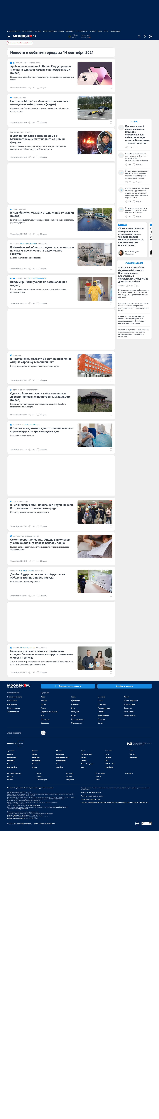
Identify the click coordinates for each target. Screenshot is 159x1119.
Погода (38, 31)
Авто (43, 697)
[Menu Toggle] (9, 36)
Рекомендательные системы (90, 799)
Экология (128, 708)
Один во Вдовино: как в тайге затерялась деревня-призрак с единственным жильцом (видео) (40, 397)
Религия (101, 719)
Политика (102, 704)
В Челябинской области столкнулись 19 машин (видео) (42, 214)
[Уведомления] (144, 36)
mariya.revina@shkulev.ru (15, 818)
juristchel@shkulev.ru (60, 807)
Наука (73, 715)
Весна (43, 704)
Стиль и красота (131, 701)
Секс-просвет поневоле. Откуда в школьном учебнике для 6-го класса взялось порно (40, 541)
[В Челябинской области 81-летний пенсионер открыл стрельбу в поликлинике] (95, 365)
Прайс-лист (12, 701)
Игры (106, 31)
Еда (42, 715)
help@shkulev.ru (22, 809)
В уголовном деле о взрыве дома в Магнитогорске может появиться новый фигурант (37, 139)
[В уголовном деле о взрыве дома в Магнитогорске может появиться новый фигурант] (95, 142)
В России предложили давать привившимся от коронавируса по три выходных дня (41, 430)
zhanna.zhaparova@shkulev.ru (17, 815)
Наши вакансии (13, 708)
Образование (76, 723)
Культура (75, 704)
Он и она (101, 697)
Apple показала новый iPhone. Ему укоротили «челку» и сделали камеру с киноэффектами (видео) (40, 70)
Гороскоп (70, 31)
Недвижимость (14, 31)
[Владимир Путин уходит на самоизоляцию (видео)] (95, 289)
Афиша (61, 31)
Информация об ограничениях (91, 793)
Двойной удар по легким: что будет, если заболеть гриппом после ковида (37, 576)
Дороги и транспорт (49, 712)
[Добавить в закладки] (111, 87)
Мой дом (75, 712)
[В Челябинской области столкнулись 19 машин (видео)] (95, 219)
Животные (45, 719)
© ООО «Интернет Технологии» (44, 824)
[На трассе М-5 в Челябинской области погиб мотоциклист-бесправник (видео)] (95, 108)
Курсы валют (82, 31)
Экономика (129, 712)
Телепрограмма (50, 31)
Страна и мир (129, 704)
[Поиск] (139, 36)
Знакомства (27, 31)
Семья (100, 723)
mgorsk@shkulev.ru (34, 805)
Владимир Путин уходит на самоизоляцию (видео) (38, 283)
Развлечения (103, 715)
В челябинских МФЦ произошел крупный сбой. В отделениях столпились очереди (42, 506)
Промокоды (115, 31)
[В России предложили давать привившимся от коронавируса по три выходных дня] (95, 435)
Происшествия (104, 708)
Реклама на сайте (14, 697)
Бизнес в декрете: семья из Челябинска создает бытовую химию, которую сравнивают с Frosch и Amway (41, 654)
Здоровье (45, 723)
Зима (73, 697)
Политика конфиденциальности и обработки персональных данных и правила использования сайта (114, 802)
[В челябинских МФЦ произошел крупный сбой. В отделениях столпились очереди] (95, 512)
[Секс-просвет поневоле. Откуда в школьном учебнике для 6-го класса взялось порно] (95, 546)
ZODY (100, 31)
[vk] (43, 733)
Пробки (93, 31)
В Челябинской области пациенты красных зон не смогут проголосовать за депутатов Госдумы (42, 250)
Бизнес (44, 701)
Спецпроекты (129, 715)
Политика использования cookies (92, 796)
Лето (73, 708)
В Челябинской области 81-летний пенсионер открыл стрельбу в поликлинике (41, 360)
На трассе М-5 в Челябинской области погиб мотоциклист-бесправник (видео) (40, 103)
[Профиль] (150, 36)
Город (43, 708)
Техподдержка (13, 712)
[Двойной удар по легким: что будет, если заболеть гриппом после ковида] (95, 581)
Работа (101, 712)
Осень (100, 701)
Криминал (75, 701)
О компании (12, 704)
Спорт (126, 697)
